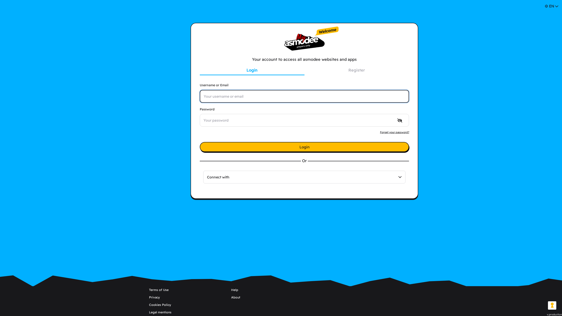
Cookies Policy (160, 305)
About (235, 297)
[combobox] (304, 177)
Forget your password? (394, 132)
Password (207, 109)
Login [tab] (252, 70)
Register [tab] (356, 70)
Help (234, 290)
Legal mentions (160, 312)
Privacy (154, 297)
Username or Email (214, 85)
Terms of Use (159, 290)
